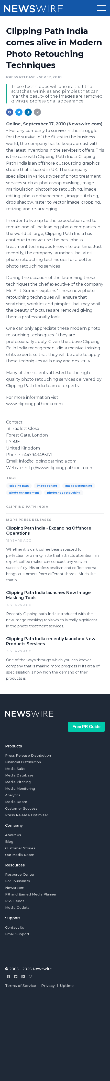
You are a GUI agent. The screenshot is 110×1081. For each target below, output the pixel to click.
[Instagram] (30, 977)
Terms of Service (20, 985)
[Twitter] (15, 977)
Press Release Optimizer (26, 815)
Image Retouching (78, 485)
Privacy (48, 985)
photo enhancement (24, 492)
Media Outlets (17, 907)
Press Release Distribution (28, 755)
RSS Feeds (14, 901)
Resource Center (20, 874)
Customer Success (21, 808)
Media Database (19, 775)
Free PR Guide (86, 726)
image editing (47, 485)
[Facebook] (8, 977)
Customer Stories (20, 848)
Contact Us (14, 927)
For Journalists (17, 881)
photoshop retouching (63, 492)
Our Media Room (19, 855)
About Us (13, 835)
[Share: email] (37, 112)
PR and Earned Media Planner (31, 894)
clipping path (19, 485)
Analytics (12, 795)
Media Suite (15, 769)
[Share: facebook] (9, 112)
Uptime (67, 985)
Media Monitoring (20, 788)
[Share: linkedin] (28, 112)
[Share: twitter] (18, 112)
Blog (9, 841)
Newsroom (14, 888)
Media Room (16, 802)
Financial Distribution (23, 762)
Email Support (17, 934)
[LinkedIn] (23, 977)
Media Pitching (18, 782)
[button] (101, 8)
